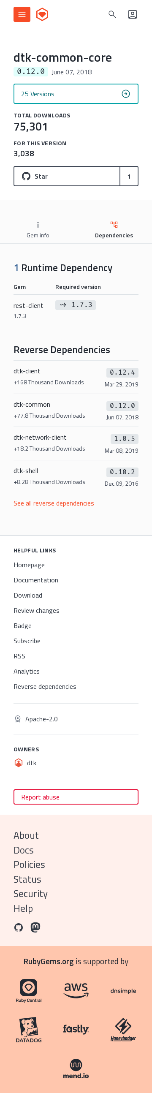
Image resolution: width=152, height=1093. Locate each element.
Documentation (36, 580)
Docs (24, 850)
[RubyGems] (42, 14)
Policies (29, 864)
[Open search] (112, 14)
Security (31, 893)
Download (28, 595)
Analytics (27, 671)
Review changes (37, 610)
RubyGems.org (49, 961)
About (26, 835)
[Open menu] (22, 14)
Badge (23, 625)
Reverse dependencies (45, 686)
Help (23, 908)
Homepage (29, 565)
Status (27, 879)
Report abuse (40, 797)
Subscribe (27, 641)
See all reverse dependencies (54, 503)
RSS (19, 656)
